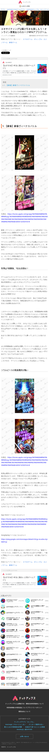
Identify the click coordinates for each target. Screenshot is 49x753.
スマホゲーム (27, 39)
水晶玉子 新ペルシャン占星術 (35, 727)
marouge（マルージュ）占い (15, 724)
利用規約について (38, 704)
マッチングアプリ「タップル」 (24, 722)
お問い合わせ (24, 736)
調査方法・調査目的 (25, 704)
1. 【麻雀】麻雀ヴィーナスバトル (17, 85)
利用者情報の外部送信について (17, 708)
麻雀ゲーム (13, 42)
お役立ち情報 (26, 6)
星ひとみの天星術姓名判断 (13, 727)
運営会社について (24, 711)
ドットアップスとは (12, 704)
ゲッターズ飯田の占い (36, 724)
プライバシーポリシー (34, 708)
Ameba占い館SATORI (24, 729)
